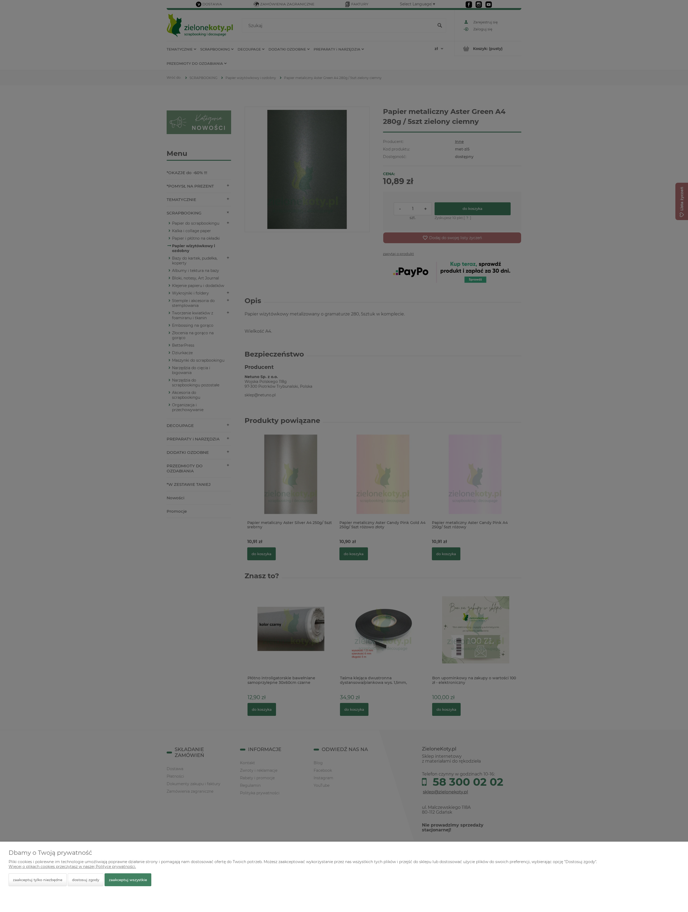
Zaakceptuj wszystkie (128, 880)
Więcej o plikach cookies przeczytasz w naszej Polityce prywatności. (72, 866)
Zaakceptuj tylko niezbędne (37, 880)
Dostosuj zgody (85, 880)
